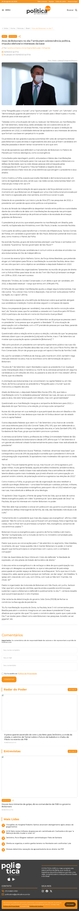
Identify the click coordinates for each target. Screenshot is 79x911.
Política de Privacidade (27, 674)
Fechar (70, 904)
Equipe (51, 1)
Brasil (4, 36)
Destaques (12, 36)
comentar (9, 679)
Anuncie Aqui (72, 1)
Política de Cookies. (36, 906)
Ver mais (71, 689)
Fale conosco (42, 1)
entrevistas (6, 800)
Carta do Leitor (61, 1)
